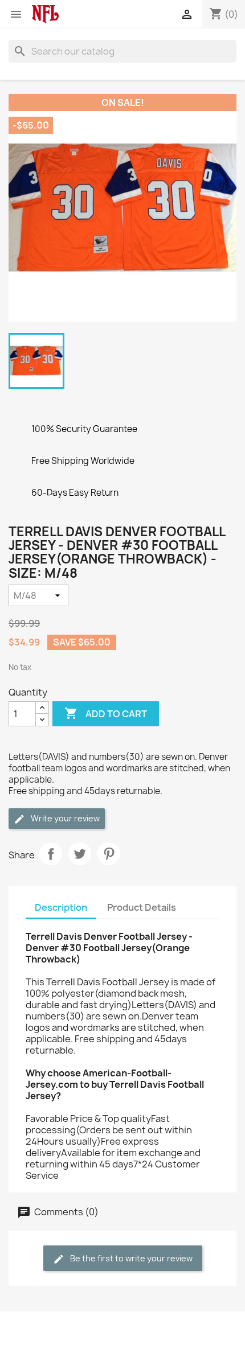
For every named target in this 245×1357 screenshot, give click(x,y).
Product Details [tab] (141, 907)
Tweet (79, 853)
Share (50, 853)
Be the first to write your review (130, 1258)
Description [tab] (61, 907)
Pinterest (108, 853)
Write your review (64, 818)
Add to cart (105, 713)
